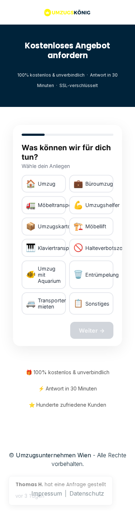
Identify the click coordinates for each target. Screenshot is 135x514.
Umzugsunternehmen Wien (53, 455)
